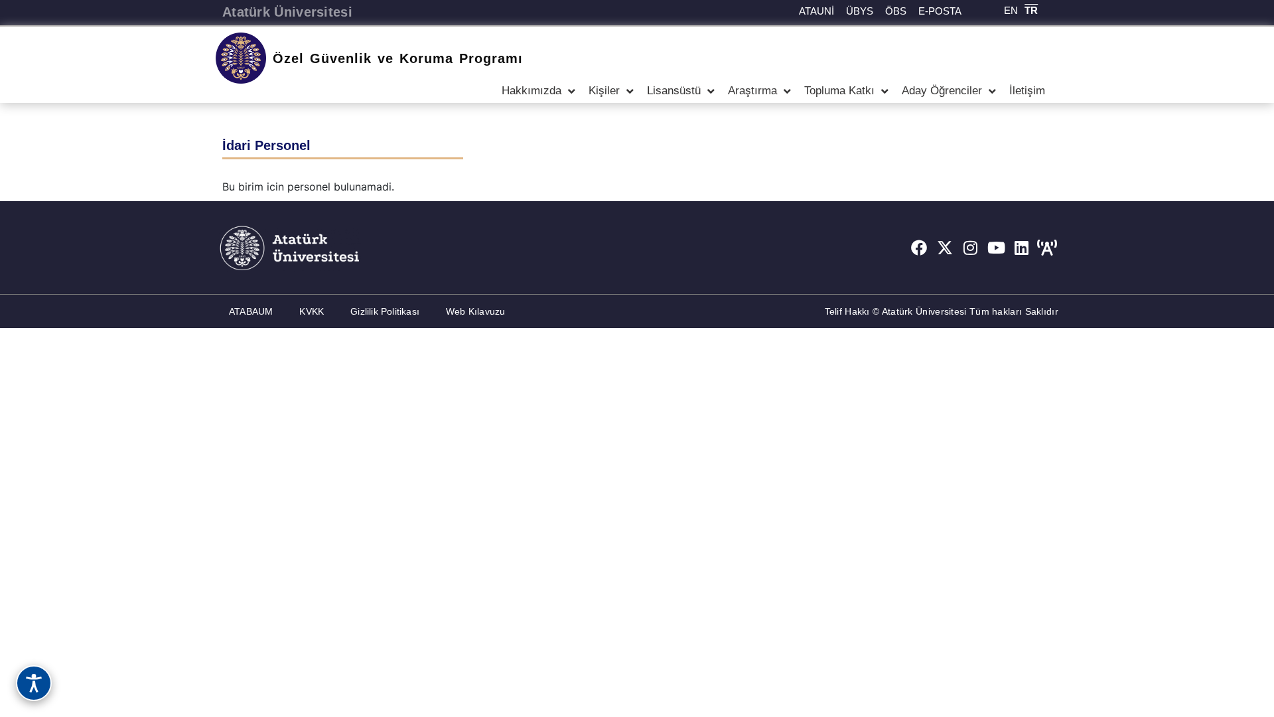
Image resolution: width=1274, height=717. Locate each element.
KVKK (311, 311)
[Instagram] (970, 247)
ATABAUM (251, 311)
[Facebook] (919, 247)
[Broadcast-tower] (1047, 247)
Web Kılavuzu (475, 311)
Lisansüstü (674, 90)
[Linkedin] (1022, 247)
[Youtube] (996, 247)
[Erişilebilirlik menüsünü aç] (34, 683)
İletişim (1027, 90)
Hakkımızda (531, 90)
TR (1031, 10)
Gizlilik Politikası (384, 311)
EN (1011, 10)
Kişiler (604, 90)
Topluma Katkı (839, 90)
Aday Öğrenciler (942, 90)
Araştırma (752, 90)
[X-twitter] (945, 247)
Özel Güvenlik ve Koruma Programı (398, 58)
